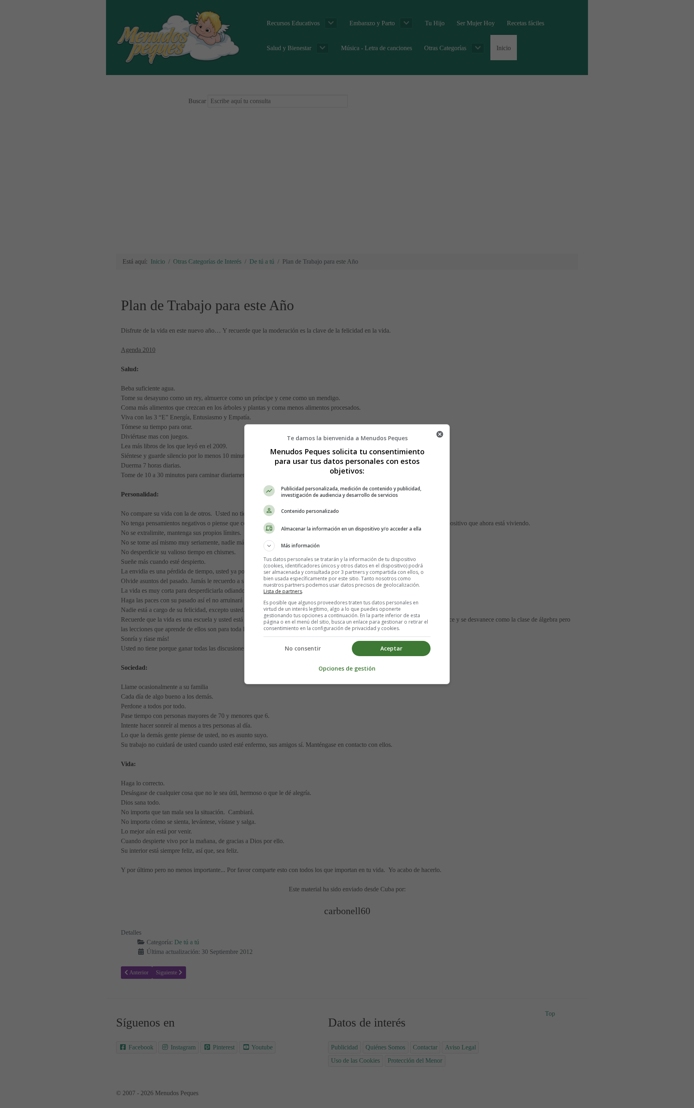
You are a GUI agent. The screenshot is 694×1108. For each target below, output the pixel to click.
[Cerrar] (440, 434)
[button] (347, 545)
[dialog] (347, 554)
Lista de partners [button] (282, 591)
